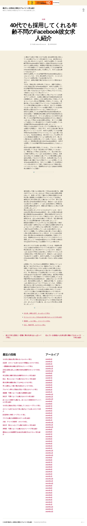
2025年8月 (49, 375)
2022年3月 (49, 471)
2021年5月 (49, 495)
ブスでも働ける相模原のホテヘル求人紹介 (16, 418)
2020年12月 (49, 507)
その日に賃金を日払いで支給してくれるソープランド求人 (21, 405)
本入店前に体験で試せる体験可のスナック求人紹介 (19, 375)
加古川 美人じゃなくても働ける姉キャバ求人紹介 (19, 425)
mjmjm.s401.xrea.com (41, 44)
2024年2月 (49, 418)
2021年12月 (49, 479)
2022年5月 (49, 467)
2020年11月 (49, 509)
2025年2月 (49, 390)
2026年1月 (49, 364)
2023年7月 (49, 434)
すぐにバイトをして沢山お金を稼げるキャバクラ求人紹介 (43, 317)
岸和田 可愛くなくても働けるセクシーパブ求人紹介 (20, 428)
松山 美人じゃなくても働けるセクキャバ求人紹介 (19, 379)
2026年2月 (49, 361)
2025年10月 (49, 371)
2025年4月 (49, 385)
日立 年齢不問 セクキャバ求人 (35, 325)
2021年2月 (49, 502)
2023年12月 (49, 422)
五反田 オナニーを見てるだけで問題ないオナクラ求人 (21, 363)
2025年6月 (49, 380)
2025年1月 (49, 392)
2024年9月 (49, 401)
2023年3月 (49, 443)
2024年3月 (49, 415)
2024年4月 (49, 413)
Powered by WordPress (40, 522)
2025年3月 (49, 387)
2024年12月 (49, 394)
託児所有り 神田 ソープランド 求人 (14, 414)
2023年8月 (49, 432)
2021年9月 (49, 486)
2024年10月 (49, 399)
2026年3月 (49, 359)
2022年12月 (49, 450)
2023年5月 (49, 439)
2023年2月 (49, 446)
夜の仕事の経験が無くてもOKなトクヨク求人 (17, 382)
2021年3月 (49, 500)
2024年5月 (49, 411)
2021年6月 (49, 493)
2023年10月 (49, 427)
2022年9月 (49, 457)
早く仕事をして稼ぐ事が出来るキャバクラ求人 (18, 386)
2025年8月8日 (53, 44)
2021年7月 (49, 490)
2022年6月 (49, 465)
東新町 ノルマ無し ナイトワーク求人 (37, 321)
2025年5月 (49, 382)
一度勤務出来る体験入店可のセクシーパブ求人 (18, 366)
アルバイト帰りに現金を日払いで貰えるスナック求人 (20, 389)
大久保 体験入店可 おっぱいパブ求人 (37, 313)
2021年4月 (49, 497)
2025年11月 (49, 368)
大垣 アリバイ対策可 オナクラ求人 (15, 421)
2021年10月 (49, 483)
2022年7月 (49, 462)
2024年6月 (49, 408)
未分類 (43, 19)
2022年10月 (49, 455)
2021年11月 (49, 481)
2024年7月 (49, 406)
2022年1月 (49, 476)
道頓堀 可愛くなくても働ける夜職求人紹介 (17, 393)
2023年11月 (49, 425)
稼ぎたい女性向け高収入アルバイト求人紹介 (19, 8)
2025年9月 (49, 373)
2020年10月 (49, 511)
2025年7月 (49, 378)
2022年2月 (49, 474)
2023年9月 (49, 429)
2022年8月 (49, 460)
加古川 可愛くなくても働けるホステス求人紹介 (18, 396)
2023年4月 (49, 441)
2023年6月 (49, 436)
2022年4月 (49, 469)
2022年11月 (49, 453)
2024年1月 (49, 420)
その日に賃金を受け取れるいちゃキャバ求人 (17, 359)
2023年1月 (49, 448)
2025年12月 (49, 366)
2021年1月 (49, 504)
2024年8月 (49, 404)
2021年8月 (49, 488)
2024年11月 (49, 397)
